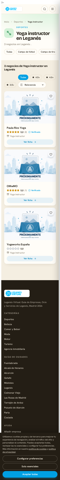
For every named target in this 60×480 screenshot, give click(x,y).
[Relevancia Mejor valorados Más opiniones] (32, 85)
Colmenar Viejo (12, 392)
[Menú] (52, 9)
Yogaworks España (18, 244)
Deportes (18, 21)
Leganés (8, 387)
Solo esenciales (30, 466)
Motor (7, 339)
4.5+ (38, 77)
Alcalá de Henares (14, 367)
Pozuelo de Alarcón (14, 407)
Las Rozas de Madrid (15, 397)
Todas (9, 51)
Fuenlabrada (11, 363)
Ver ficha (28, 141)
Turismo (8, 344)
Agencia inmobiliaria (14, 348)
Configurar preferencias (30, 458)
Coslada (8, 417)
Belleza (8, 324)
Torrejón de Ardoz (13, 402)
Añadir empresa (12, 431)
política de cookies (38, 449)
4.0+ (51, 77)
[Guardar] (51, 96)
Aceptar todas (30, 474)
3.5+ (12, 84)
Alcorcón (9, 372)
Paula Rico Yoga (16, 128)
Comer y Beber (12, 329)
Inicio (6, 21)
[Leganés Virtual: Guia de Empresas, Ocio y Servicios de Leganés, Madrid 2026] (13, 9)
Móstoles (9, 382)
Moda (7, 334)
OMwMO (12, 186)
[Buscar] (44, 9)
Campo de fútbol (26, 51)
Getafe (7, 377)
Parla (7, 412)
